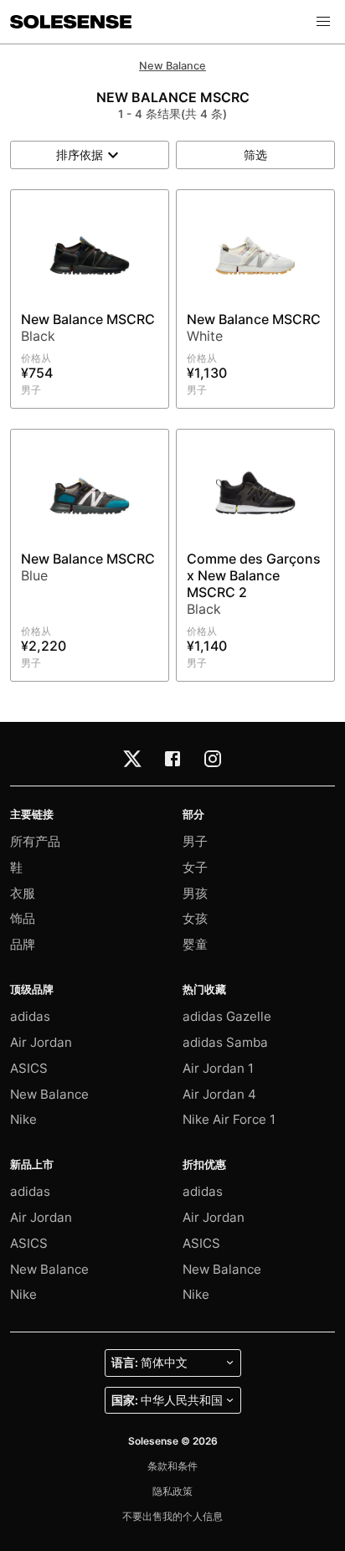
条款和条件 (172, 1466)
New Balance (172, 65)
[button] (323, 22)
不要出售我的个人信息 (172, 1516)
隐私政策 (172, 1491)
